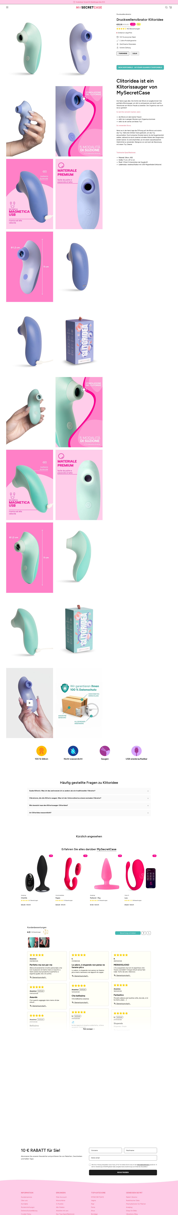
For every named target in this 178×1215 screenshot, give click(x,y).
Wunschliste (60, 1200)
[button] (166, 7)
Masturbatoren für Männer (136, 1204)
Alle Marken (60, 1207)
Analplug (129, 1207)
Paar (92, 1204)
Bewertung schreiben (128, 933)
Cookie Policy (26, 1214)
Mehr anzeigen (88, 1029)
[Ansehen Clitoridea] (29, 703)
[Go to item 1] (33, 942)
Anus (93, 1211)
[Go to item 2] (44, 942)
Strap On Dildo (131, 1211)
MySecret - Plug (95, 898)
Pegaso (58, 898)
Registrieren (123, 1172)
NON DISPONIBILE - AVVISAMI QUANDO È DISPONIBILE (140, 67)
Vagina (93, 1200)
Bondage (94, 1214)
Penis (93, 1207)
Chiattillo (24, 898)
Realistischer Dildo (133, 1200)
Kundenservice (26, 1197)
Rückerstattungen (28, 1207)
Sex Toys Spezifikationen (65, 1214)
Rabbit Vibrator (131, 1197)
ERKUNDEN (61, 1193)
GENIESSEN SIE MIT (134, 1193)
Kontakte (24, 1204)
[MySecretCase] (89, 7)
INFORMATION (27, 1193)
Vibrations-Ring (132, 1214)
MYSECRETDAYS (97, 1197)
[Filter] (144, 933)
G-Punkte (59, 1204)
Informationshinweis (143, 1164)
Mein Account (61, 1197)
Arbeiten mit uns (62, 1211)
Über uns (24, 1200)
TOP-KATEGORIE (98, 1193)
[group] (89, 2)
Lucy (126, 898)
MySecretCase (106, 849)
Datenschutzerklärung (29, 1211)
